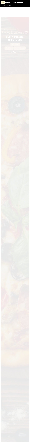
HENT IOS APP (8, 39)
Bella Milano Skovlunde (14, 3)
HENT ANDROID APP (20, 39)
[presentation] (0, 228)
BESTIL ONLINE (15, 35)
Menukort (7, 5)
